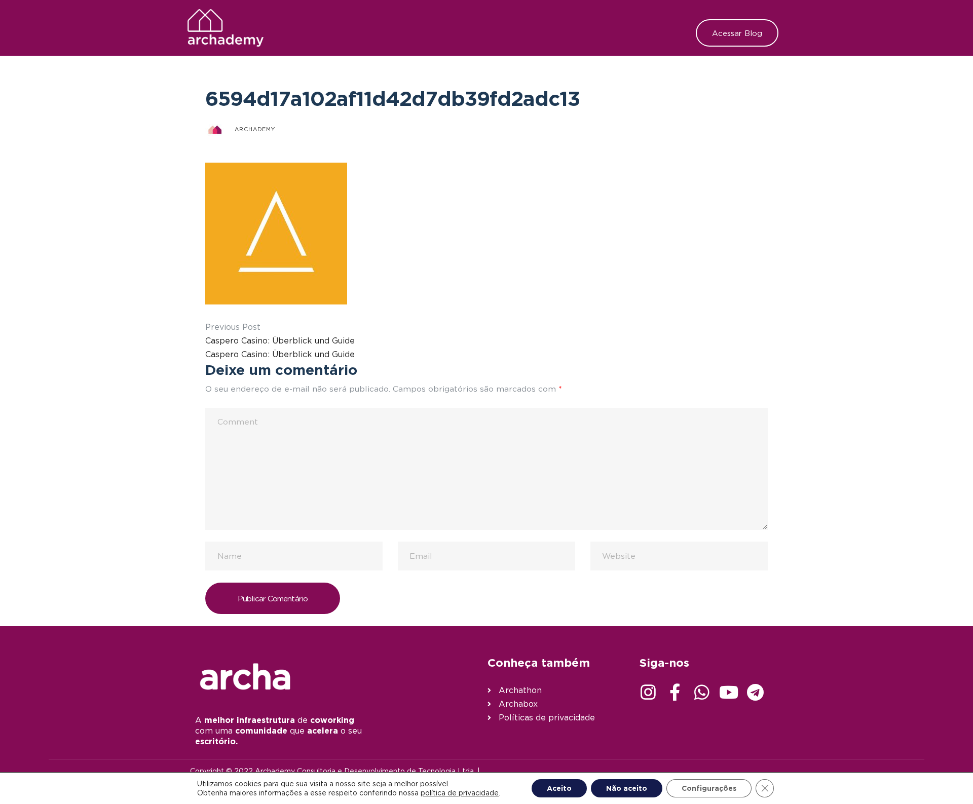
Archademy (255, 129)
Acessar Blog (737, 33)
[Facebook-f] (675, 692)
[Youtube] (728, 692)
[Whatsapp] (701, 692)
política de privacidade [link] (460, 792)
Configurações (709, 788)
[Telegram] (755, 692)
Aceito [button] (559, 788)
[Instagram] (648, 692)
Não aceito (626, 788)
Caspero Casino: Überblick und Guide (280, 340)
